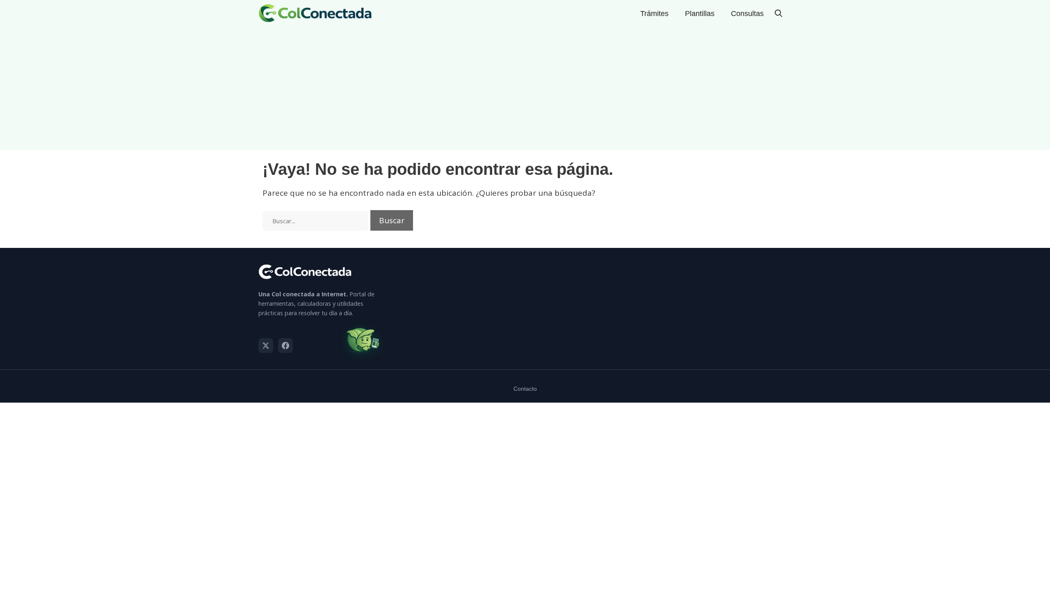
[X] (265, 345)
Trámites (654, 13)
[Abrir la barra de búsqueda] (779, 13)
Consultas (747, 13)
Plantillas (699, 13)
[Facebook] (285, 345)
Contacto (525, 388)
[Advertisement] (525, 88)
